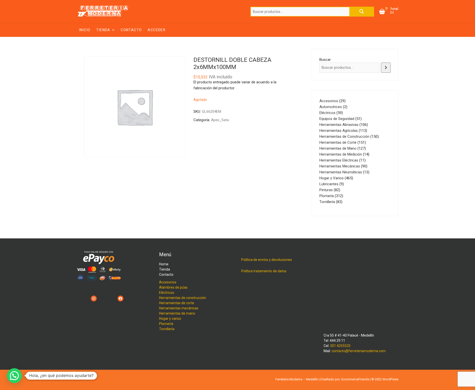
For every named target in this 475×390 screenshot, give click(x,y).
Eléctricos (166, 293)
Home (163, 264)
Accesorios (167, 282)
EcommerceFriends (355, 379)
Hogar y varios (170, 319)
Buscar (361, 12)
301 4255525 (340, 346)
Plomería (166, 324)
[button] (14, 375)
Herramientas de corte (176, 303)
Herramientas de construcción (182, 298)
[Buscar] (386, 68)
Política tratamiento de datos (263, 271)
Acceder (157, 30)
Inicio (84, 30)
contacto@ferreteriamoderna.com (359, 351)
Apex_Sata (220, 120)
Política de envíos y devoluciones (266, 260)
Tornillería (166, 329)
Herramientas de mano (177, 313)
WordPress (390, 379)
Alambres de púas (173, 287)
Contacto (131, 30)
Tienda (103, 30)
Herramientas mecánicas (178, 308)
